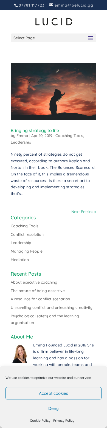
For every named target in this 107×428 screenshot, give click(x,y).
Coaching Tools (69, 135)
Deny (53, 408)
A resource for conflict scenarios (40, 298)
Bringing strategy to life (35, 130)
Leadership (21, 142)
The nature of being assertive (38, 290)
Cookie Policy (40, 420)
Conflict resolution (27, 234)
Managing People (27, 251)
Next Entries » (83, 211)
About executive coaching (34, 282)
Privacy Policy (63, 420)
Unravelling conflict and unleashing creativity (51, 307)
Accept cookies (53, 393)
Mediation (20, 259)
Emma (22, 135)
